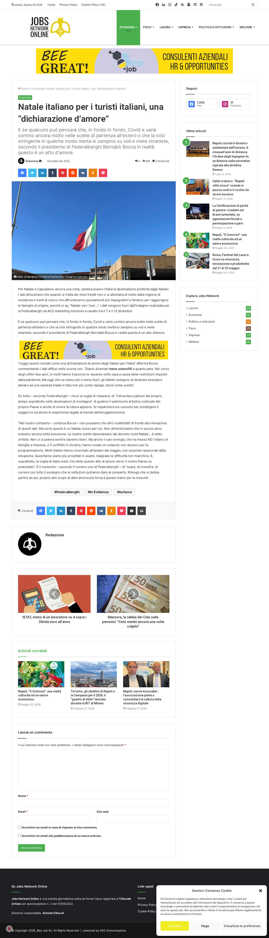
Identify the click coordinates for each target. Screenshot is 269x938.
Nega (205, 926)
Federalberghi (68, 492)
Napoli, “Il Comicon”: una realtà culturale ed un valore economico (39, 695)
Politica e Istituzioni (215, 27)
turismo (125, 492)
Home (51, 4)
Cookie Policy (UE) (93, 4)
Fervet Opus (94, 898)
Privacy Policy (68, 4)
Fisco (147, 27)
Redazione (32, 161)
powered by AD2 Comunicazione (104, 930)
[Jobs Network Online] (50, 27)
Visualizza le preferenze (242, 926)
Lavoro (165, 27)
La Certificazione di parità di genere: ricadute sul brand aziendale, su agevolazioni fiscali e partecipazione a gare (230, 214)
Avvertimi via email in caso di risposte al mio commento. (60, 827)
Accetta (175, 926)
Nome (23, 796)
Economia (127, 27)
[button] (260, 891)
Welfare (246, 27)
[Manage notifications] (9, 928)
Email (23, 811)
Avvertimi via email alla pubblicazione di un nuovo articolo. (62, 835)
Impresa (185, 27)
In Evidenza (99, 492)
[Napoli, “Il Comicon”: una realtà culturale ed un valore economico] (41, 674)
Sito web (102, 811)
